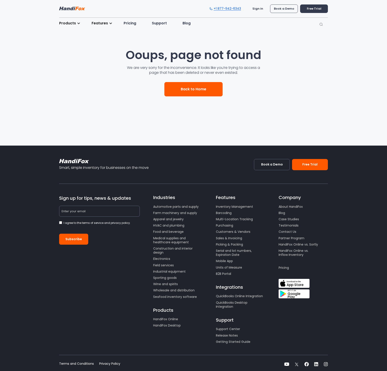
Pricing (130, 23)
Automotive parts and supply (176, 207)
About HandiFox (291, 207)
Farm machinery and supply (175, 213)
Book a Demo (284, 8)
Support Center (228, 329)
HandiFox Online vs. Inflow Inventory (293, 253)
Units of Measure (229, 267)
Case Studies (289, 219)
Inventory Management (234, 207)
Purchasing (224, 225)
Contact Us (287, 232)
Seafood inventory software (175, 297)
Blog (187, 23)
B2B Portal (223, 274)
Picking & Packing (229, 244)
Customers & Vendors (233, 232)
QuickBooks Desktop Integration (231, 305)
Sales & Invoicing (229, 238)
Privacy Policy (109, 364)
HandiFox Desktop (167, 325)
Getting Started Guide (233, 342)
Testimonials (289, 225)
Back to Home (193, 89)
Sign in (257, 8)
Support (159, 23)
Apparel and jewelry (168, 219)
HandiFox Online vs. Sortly (298, 244)
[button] (72, 23)
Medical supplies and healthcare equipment (171, 240)
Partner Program (291, 238)
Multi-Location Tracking (234, 219)
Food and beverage (168, 232)
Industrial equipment (169, 271)
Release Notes (227, 335)
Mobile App (224, 261)
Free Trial (314, 8)
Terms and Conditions (76, 364)
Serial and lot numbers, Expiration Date (234, 253)
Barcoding (224, 213)
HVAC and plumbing (168, 225)
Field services (163, 265)
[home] (72, 7)
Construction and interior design (173, 250)
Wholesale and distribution (174, 290)
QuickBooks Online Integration (239, 296)
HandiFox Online (165, 319)
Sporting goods (165, 278)
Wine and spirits (165, 284)
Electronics (161, 259)
